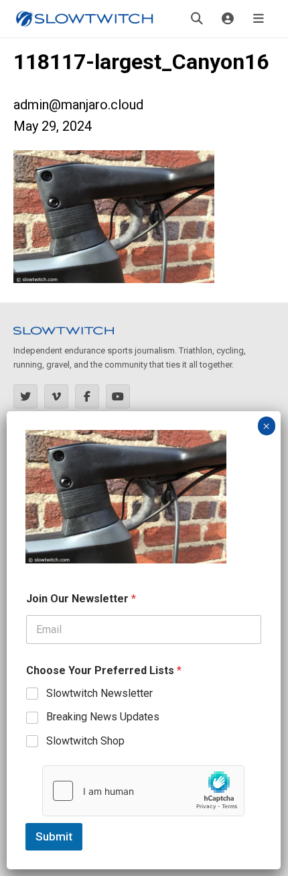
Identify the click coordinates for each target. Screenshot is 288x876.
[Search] (197, 18)
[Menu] (258, 18)
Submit (53, 836)
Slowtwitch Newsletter (99, 693)
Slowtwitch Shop (85, 740)
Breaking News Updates (102, 716)
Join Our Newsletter (81, 598)
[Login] (227, 18)
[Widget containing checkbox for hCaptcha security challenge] (143, 790)
